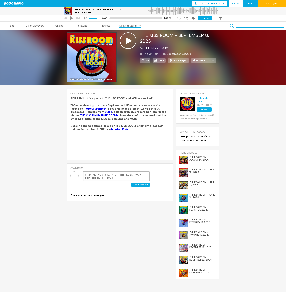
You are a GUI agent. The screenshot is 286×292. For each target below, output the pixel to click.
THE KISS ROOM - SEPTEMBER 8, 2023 (97, 9)
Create (250, 3)
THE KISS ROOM (82, 12)
